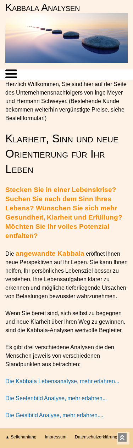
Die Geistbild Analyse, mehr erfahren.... (54, 415)
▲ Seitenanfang (21, 437)
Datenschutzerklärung (96, 437)
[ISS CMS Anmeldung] (122, 27)
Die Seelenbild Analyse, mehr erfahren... (56, 398)
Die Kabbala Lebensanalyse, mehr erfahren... (62, 381)
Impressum (55, 437)
